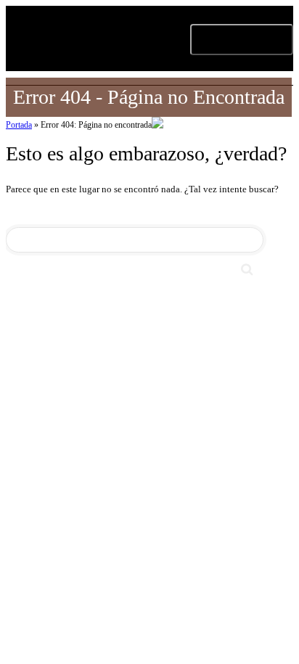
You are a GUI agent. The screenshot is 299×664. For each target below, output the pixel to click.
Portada (19, 125)
